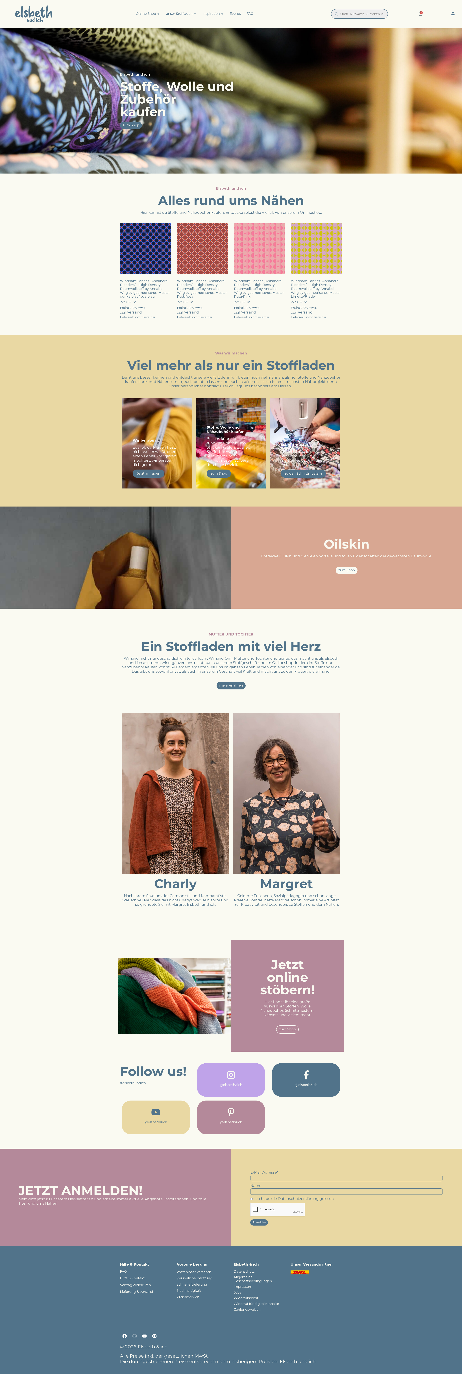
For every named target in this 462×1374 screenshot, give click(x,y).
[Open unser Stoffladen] (195, 14)
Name (255, 1185)
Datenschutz (244, 1272)
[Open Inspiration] (222, 14)
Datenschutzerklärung (298, 1199)
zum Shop (219, 473)
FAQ (123, 1272)
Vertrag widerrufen (135, 1285)
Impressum (243, 1287)
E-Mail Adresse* (264, 1172)
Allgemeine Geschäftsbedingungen (253, 1279)
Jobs (237, 1292)
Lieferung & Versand (136, 1292)
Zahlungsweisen (247, 1310)
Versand (134, 312)
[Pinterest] (154, 1335)
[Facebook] (124, 1335)
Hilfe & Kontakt (132, 1278)
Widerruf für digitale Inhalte (256, 1304)
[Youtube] (144, 1335)
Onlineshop (310, 212)
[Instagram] (134, 1335)
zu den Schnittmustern (303, 473)
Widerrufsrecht (246, 1298)
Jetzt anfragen (148, 473)
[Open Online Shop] (158, 14)
